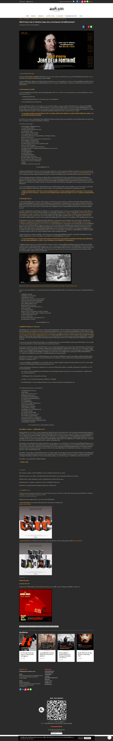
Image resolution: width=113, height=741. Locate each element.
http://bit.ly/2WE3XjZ (77, 540)
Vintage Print (48, 682)
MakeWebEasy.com (58, 735)
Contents (33, 16)
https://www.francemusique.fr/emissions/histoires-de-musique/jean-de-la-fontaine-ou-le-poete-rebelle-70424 (51, 286)
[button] (86, 16)
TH (91, 1)
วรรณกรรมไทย (48, 674)
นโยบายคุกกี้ (31, 738)
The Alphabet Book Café (71, 16)
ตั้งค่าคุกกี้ (80, 738)
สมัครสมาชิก (30, 1)
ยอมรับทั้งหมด (87, 738)
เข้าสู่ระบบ (23, 1)
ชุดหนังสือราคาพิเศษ (50, 16)
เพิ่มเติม (81, 16)
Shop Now (40, 16)
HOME (27, 16)
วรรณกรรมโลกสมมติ (49, 671)
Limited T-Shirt (48, 681)
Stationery (47, 679)
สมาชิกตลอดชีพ (59, 16)
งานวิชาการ (47, 676)
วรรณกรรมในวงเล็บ (49, 673)
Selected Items (48, 684)
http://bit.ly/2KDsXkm (26, 504)
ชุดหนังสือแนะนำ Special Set (51, 677)
